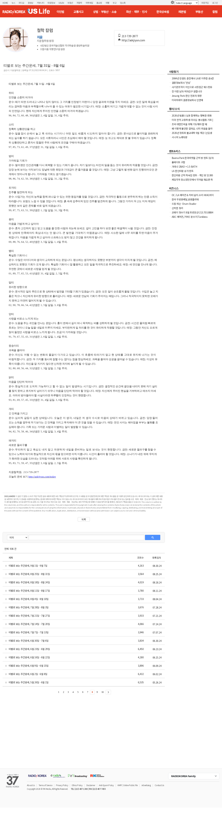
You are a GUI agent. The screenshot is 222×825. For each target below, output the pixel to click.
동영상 (30, 2)
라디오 (21, 2)
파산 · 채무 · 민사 (136, 12)
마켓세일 (89, 2)
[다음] (108, 692)
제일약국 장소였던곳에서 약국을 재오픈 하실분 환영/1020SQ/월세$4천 (192, 181)
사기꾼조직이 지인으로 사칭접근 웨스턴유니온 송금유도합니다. (192, 88)
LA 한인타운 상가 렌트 (182, 171)
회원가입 (205, 2)
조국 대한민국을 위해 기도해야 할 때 (189, 124)
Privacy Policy (62, 785)
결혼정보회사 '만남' (181, 82)
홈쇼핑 (99, 2)
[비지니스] (193, 189)
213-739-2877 (130, 36)
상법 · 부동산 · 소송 (105, 12)
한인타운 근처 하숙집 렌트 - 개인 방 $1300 (192, 175)
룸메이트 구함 (178, 162)
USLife (61, 2)
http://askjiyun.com (133, 40)
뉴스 (13, 2)
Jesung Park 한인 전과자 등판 (187, 95)
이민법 (60, 12)
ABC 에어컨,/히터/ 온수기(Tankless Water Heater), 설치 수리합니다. (189, 218)
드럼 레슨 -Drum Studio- (184, 203)
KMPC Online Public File (128, 785)
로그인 (215, 2)
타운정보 (51, 2)
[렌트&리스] (193, 152)
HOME (5, 2)
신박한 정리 (177, 208)
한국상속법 (162, 12)
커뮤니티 (40, 2)
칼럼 (214, 12)
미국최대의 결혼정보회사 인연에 (187, 100)
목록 (83, 519)
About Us (31, 785)
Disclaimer (90, 785)
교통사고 (79, 12)
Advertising (146, 785)
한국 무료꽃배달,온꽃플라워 (185, 199)
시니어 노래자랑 (179, 137)
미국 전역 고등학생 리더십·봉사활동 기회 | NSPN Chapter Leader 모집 (192, 121)
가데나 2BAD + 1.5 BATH (184, 166)
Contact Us (159, 785)
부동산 (70, 2)
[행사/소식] (193, 109)
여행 (107, 2)
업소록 (122, 2)
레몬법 (182, 12)
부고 (114, 2)
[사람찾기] (193, 72)
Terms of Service (45, 785)
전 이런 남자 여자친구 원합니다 (187, 91)
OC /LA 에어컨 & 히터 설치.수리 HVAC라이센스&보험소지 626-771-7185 (193, 196)
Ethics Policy (77, 785)
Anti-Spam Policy (106, 785)
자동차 (79, 2)
